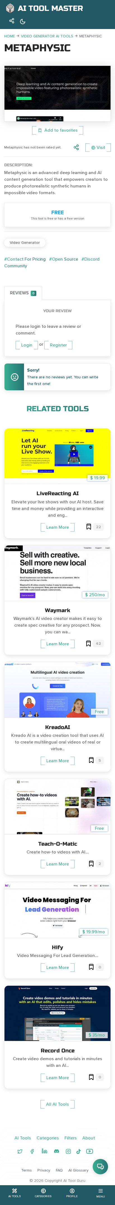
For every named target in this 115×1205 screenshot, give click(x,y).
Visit (101, 147)
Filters (70, 1138)
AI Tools (23, 1138)
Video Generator (25, 242)
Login (26, 345)
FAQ (59, 1170)
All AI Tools (57, 1104)
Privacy (43, 1170)
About (88, 1138)
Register (58, 345)
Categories (48, 1138)
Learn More (57, 527)
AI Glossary (78, 1170)
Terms (26, 1170)
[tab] (23, 293)
